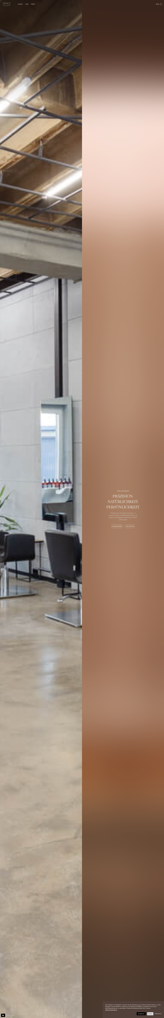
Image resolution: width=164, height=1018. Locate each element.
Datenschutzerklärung (111, 1010)
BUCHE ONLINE (117, 526)
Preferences (158, 1013)
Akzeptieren (141, 1013)
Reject (150, 1013)
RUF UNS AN (130, 526)
